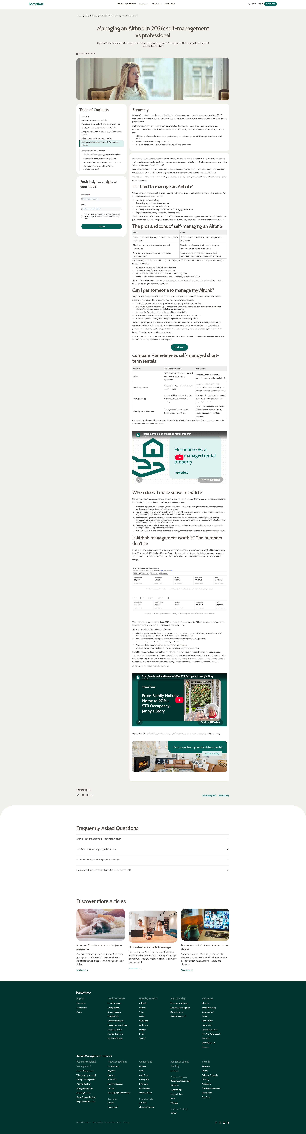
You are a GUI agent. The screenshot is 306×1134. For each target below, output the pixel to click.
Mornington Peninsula (211, 1088)
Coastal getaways (115, 1029)
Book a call (179, 347)
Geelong (205, 1079)
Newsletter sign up (178, 1016)
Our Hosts (206, 1038)
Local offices (81, 1007)
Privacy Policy (98, 1123)
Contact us (80, 1003)
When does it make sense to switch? (97, 138)
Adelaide (143, 1003)
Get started (270, 4)
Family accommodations (118, 1025)
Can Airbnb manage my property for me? (100, 158)
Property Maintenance (85, 1101)
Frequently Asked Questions (93, 151)
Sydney (142, 1038)
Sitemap (126, 1123)
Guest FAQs (207, 1025)
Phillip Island (207, 1093)
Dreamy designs (114, 1012)
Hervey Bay (144, 1079)
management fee (183, 662)
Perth (141, 1034)
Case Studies (207, 1021)
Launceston (112, 1107)
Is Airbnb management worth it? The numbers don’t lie (100, 143)
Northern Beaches (115, 1084)
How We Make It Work (211, 1034)
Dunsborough (176, 1090)
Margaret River (177, 1094)
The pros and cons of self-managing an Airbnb (101, 124)
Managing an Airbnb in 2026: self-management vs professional (114, 16)
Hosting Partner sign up (180, 1007)
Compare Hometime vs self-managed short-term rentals (102, 133)
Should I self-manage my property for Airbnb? (102, 154)
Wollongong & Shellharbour (119, 1093)
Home (80, 16)
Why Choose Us (208, 1043)
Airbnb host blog (209, 1007)
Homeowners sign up (179, 1003)
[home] (36, 4)
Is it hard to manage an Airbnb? (94, 120)
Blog (87, 16)
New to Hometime (115, 1034)
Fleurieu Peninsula (146, 1107)
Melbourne (143, 1025)
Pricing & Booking (83, 1084)
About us (205, 1003)
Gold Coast (143, 1021)
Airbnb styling (187, 319)
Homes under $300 (116, 1021)
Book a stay (170, 4)
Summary (85, 116)
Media (79, 1012)
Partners (205, 1047)
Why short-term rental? (86, 1075)
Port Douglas (144, 1088)
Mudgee (142, 1029)
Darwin (142, 1016)
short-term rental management (162, 336)
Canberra (174, 1071)
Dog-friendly (113, 1016)
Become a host (208, 1012)
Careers (205, 1016)
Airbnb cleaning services (145, 315)
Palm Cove (143, 1084)
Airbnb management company (150, 165)
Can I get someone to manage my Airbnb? (99, 128)
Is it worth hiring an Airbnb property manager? (102, 162)
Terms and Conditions (113, 1123)
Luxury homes (113, 1007)
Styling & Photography (85, 1079)
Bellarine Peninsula (210, 1075)
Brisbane (142, 1007)
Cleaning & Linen (83, 1093)
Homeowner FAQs (209, 1029)
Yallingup (174, 1103)
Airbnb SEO (162, 319)
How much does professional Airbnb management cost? (98, 167)
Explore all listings (115, 1038)
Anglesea (206, 1066)
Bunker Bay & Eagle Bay (180, 1081)
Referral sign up (177, 1012)
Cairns (141, 1012)
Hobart (111, 1103)
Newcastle (112, 1079)
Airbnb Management (84, 1071)
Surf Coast (206, 1097)
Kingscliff (111, 1071)
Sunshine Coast (145, 1093)
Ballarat (205, 1071)
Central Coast (113, 1066)
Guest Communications (86, 1097)
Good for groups (114, 1003)
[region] (179, 243)
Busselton (175, 1085)
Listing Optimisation (84, 1088)
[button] (126, 4)
